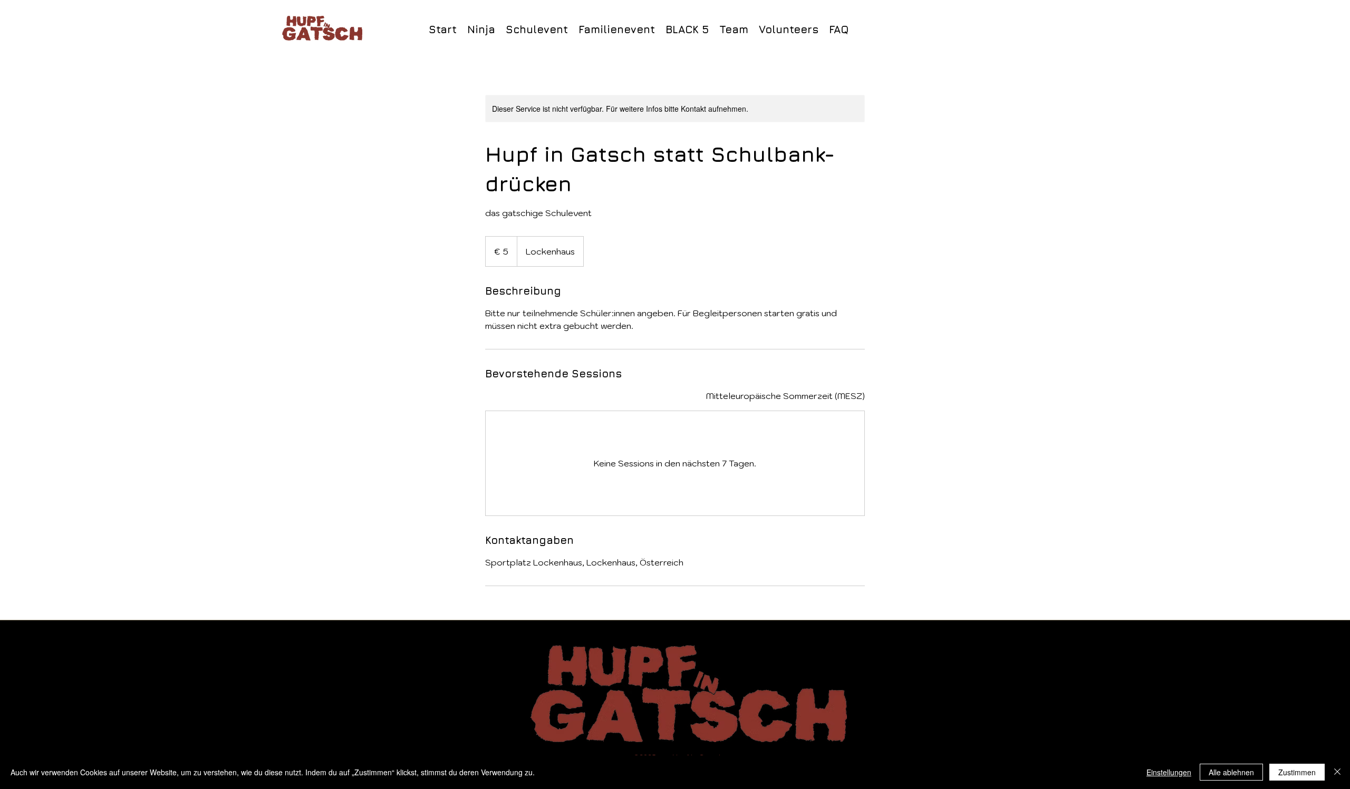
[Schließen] (1337, 772)
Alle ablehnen (1231, 772)
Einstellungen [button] (1168, 772)
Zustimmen (1297, 772)
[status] (785, 395)
